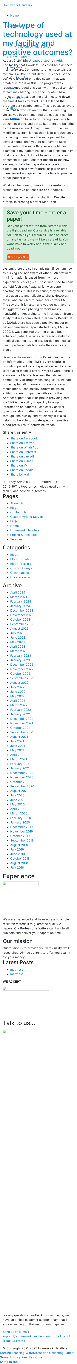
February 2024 (20, 601)
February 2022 (20, 709)
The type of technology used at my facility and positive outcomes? (38, 38)
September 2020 (22, 786)
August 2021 (19, 737)
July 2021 (17, 741)
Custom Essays (21, 568)
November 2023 (21, 615)
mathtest (16, 969)
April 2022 (17, 700)
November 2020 (21, 777)
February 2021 (20, 764)
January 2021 (19, 768)
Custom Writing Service (27, 517)
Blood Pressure (21, 564)
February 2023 (20, 655)
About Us (17, 503)
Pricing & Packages (23, 535)
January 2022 (20, 714)
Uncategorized (39, 60)
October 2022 (20, 673)
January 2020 (20, 822)
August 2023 (19, 628)
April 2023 (17, 646)
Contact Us (18, 512)
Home (14, 526)
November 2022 (21, 669)
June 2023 (17, 637)
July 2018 (17, 867)
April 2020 (17, 809)
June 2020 (17, 800)
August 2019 (19, 845)
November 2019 (21, 831)
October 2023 (20, 619)
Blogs (14, 508)
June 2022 (17, 691)
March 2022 (18, 705)
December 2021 (21, 719)
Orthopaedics (20, 573)
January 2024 (20, 606)
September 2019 (22, 840)
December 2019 (21, 827)
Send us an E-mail (15, 1332)
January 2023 (20, 660)
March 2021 (18, 759)
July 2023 (17, 633)
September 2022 (22, 678)
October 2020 (20, 782)
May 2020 (17, 804)
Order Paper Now (18, 257)
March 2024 (18, 597)
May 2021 (17, 750)
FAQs (13, 521)
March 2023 (18, 651)
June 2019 (17, 854)
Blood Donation (21, 559)
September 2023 (22, 624)
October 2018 (20, 858)
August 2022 (19, 682)
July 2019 (17, 849)
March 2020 (18, 813)
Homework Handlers (17, 5)
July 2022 (17, 687)
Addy (60, 60)
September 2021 (22, 732)
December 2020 (21, 773)
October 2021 (20, 728)
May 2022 (17, 696)
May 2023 (17, 642)
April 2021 (17, 755)
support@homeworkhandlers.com (27, 1336)
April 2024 (17, 592)
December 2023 (21, 610)
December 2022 (21, 664)
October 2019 (20, 836)
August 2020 (19, 791)
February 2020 (20, 818)
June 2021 (17, 746)
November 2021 (21, 723)
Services (16, 539)
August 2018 (19, 863)
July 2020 (17, 795)
